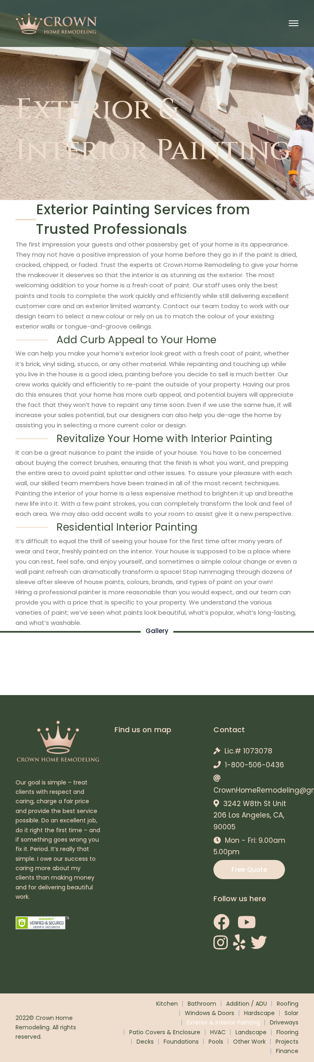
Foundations (181, 1042)
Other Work (249, 1042)
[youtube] (247, 922)
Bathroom (202, 1004)
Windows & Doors (209, 1013)
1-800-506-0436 (254, 765)
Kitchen (167, 1004)
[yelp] (239, 942)
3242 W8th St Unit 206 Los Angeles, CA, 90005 (249, 815)
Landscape (251, 1032)
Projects (287, 1042)
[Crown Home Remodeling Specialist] (56, 22)
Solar (291, 1013)
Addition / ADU (246, 1004)
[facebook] (221, 922)
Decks (145, 1042)
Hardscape (259, 1013)
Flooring (287, 1032)
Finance (287, 1051)
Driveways (284, 1022)
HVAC (218, 1032)
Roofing (287, 1004)
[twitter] (259, 942)
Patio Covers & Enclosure (164, 1032)
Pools (216, 1042)
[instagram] (220, 942)
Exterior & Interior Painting (223, 1022)
